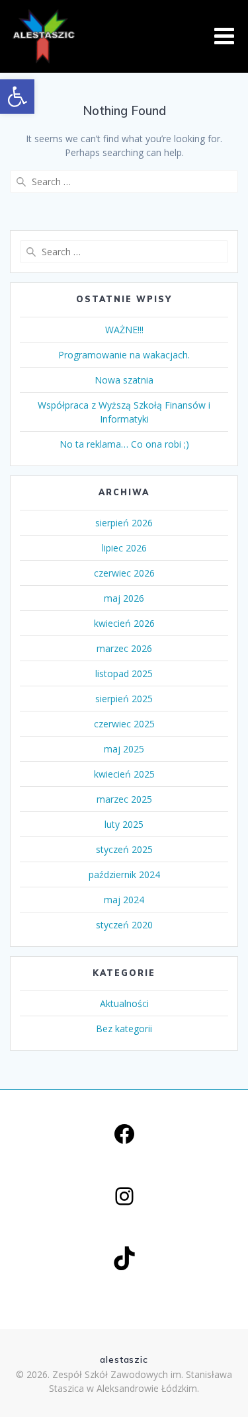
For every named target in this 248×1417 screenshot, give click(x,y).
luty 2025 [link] (124, 824)
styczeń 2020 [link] (124, 924)
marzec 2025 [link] (124, 799)
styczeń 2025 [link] (124, 849)
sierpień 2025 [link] (124, 698)
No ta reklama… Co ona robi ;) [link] (124, 444)
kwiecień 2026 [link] (124, 623)
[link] (17, 96)
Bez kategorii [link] (124, 1028)
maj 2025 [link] (124, 749)
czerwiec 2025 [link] (124, 723)
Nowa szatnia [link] (124, 380)
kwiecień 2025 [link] (124, 774)
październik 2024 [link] (124, 874)
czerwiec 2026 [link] (124, 573)
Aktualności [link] (124, 1003)
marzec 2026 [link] (124, 648)
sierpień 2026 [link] (124, 522)
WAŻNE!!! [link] (124, 329)
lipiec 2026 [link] (124, 548)
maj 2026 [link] (124, 598)
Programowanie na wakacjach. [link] (124, 354)
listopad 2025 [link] (124, 673)
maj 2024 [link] (124, 899)
